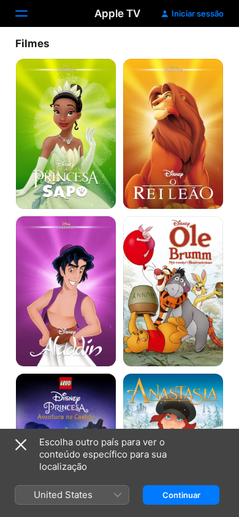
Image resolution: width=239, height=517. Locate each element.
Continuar (181, 495)
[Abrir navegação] (28, 13)
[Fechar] (20, 444)
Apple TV (117, 13)
